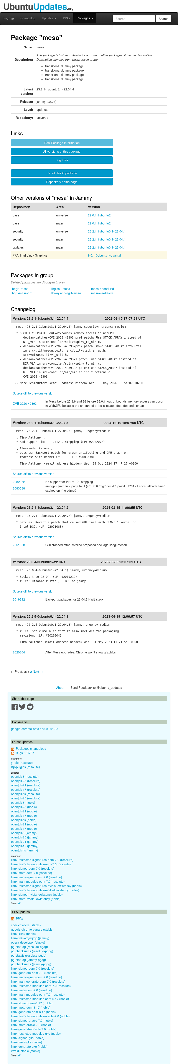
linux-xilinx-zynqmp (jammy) (30, 938)
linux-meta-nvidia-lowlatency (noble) (36, 899)
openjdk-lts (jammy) (24, 850)
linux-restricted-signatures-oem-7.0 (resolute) (42, 860)
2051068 (19, 545)
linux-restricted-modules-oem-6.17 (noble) (40, 999)
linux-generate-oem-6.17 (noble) (33, 1012)
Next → (38, 671)
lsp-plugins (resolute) (25, 767)
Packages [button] (84, 18)
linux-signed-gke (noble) (27, 1038)
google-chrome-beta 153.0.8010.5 (34, 729)
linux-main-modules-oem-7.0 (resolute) (38, 881)
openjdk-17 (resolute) (25, 789)
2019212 (19, 599)
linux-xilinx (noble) (23, 933)
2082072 (19, 482)
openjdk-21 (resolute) (25, 785)
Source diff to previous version (33, 393)
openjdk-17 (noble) (24, 815)
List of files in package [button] (62, 173)
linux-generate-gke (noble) (29, 1046)
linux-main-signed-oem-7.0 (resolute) (36, 877)
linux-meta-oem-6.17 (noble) (30, 1007)
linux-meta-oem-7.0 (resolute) (31, 873)
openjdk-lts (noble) (23, 820)
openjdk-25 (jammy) (24, 837)
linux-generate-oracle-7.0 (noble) (33, 1029)
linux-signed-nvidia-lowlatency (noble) (37, 894)
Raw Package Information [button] (62, 143)
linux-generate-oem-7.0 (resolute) (34, 973)
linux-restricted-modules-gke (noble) (36, 1033)
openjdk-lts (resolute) (25, 794)
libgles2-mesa (60, 288)
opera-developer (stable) (28, 942)
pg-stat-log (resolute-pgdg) (29, 947)
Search (163, 18)
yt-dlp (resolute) (22, 762)
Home (8, 18)
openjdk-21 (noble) (24, 811)
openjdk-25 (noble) (24, 807)
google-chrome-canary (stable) (32, 929)
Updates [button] (48, 18)
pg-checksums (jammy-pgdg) (31, 964)
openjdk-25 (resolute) (25, 781)
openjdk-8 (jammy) (24, 833)
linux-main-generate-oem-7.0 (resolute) (38, 981)
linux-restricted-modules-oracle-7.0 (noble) (40, 1016)
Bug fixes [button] (62, 160)
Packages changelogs (31, 748)
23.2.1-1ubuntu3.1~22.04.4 (106, 231)
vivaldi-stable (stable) (25, 1051)
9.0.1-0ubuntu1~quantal (104, 255)
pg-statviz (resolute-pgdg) (28, 955)
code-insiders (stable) (26, 925)
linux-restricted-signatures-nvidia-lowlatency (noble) (46, 886)
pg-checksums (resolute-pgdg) (32, 951)
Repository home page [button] (61, 182)
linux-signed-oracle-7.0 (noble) (32, 1020)
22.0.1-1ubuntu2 (99, 215)
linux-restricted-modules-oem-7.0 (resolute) (41, 864)
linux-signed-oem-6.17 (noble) (32, 1003)
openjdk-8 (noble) (23, 802)
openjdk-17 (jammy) (24, 846)
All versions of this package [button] (62, 151)
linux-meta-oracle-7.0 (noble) (31, 1025)
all (18, 903)
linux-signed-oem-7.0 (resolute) (32, 868)
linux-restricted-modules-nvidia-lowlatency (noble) (45, 890)
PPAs (66, 18)
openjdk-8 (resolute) (25, 776)
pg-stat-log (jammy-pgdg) (28, 960)
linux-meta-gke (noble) (26, 1042)
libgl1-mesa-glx (21, 293)
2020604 (19, 652)
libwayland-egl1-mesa (66, 293)
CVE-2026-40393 (25, 403)
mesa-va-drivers (102, 293)
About (60, 687)
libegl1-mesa (19, 288)
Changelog (27, 18)
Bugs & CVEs (25, 753)
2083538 (19, 488)
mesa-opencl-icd (102, 288)
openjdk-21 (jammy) (24, 841)
